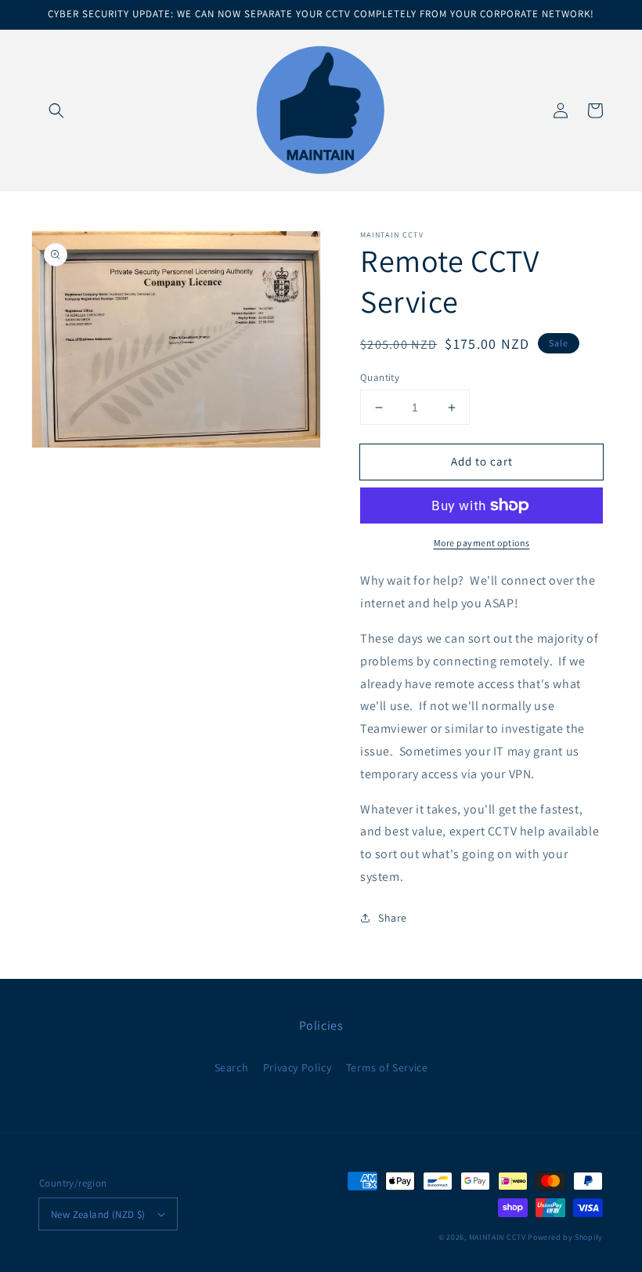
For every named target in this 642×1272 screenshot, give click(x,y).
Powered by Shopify (565, 1237)
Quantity (379, 377)
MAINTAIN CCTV (497, 1237)
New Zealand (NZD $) (98, 1214)
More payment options (482, 543)
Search (232, 1067)
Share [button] (392, 918)
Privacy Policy (297, 1067)
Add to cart (482, 461)
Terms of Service (387, 1067)
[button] (56, 110)
